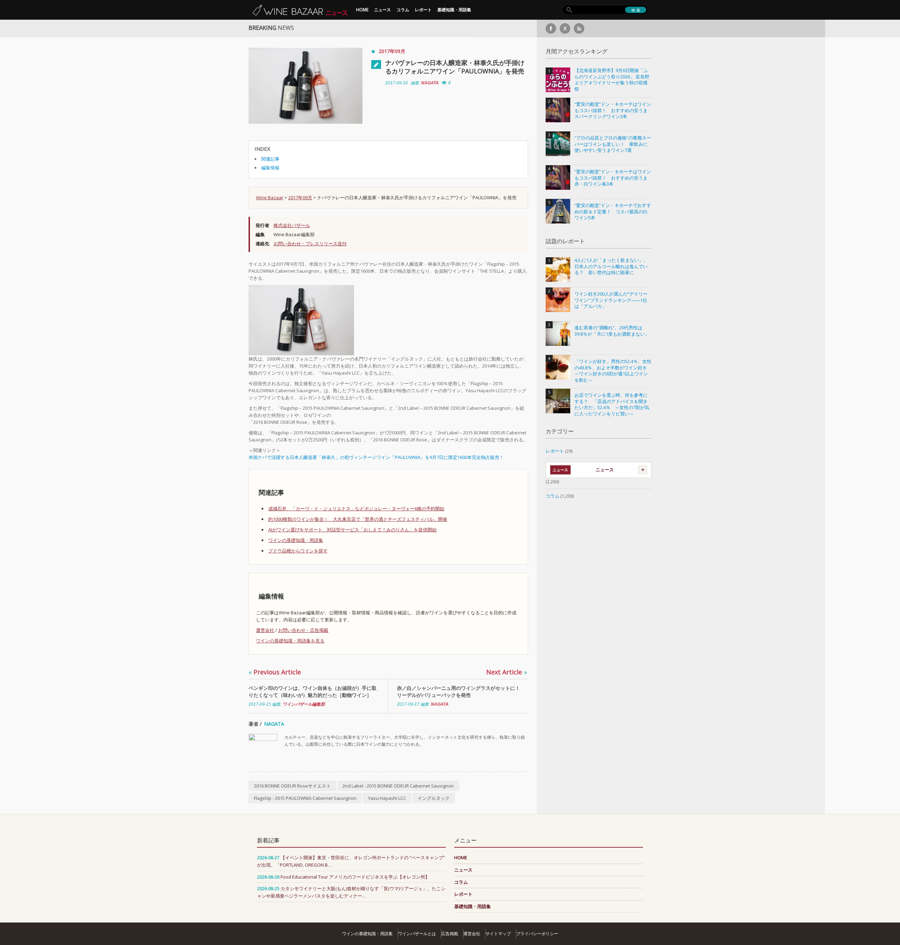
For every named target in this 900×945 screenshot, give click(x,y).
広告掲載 (449, 934)
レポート (423, 10)
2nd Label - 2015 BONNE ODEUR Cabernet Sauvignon (398, 786)
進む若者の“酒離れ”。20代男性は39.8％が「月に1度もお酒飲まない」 (611, 331)
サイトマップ (498, 934)
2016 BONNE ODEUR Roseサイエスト (292, 786)
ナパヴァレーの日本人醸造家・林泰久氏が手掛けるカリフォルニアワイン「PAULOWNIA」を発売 (455, 66)
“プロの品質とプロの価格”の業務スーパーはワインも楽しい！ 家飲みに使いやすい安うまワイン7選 (612, 144)
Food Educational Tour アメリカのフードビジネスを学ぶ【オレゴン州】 (355, 877)
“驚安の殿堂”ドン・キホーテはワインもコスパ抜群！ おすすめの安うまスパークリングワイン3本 (612, 110)
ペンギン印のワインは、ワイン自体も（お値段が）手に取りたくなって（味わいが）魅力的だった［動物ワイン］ (313, 691)
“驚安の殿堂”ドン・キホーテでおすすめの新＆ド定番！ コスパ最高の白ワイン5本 (612, 211)
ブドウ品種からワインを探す (298, 551)
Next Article (506, 671)
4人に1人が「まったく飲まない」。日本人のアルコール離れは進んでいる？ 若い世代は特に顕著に (611, 266)
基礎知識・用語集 (454, 10)
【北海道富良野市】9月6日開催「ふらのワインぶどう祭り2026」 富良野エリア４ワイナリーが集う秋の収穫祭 (611, 79)
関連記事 (270, 159)
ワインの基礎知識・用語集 (295, 540)
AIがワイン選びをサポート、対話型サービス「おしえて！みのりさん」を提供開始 (352, 529)
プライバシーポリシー (537, 934)
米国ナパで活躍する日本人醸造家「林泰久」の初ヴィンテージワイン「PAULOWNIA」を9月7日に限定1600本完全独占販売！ (376, 457)
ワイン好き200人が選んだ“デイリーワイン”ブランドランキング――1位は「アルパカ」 (611, 300)
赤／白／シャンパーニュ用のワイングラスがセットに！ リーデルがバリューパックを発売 (461, 691)
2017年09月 (392, 51)
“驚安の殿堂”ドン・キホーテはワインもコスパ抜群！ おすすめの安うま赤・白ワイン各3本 (612, 178)
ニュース (382, 10)
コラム (403, 10)
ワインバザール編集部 (304, 704)
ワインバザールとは (417, 934)
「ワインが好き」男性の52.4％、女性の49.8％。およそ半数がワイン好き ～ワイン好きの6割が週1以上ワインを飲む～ (612, 370)
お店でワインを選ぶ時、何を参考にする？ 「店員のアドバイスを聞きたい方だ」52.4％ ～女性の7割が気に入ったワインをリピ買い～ (611, 404)
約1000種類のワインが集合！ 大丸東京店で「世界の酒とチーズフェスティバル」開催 (357, 519)
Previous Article (275, 671)
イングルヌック (434, 798)
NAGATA (430, 82)
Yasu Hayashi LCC (387, 798)
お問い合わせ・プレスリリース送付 (310, 243)
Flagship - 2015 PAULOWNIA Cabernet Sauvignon (305, 798)
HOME (362, 10)
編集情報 (270, 167)
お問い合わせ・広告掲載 (303, 630)
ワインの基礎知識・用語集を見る (290, 640)
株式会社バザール (292, 225)
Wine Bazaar (269, 197)
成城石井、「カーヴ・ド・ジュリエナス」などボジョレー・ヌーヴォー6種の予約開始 (356, 508)
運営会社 (265, 630)
